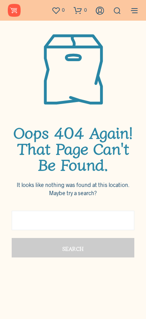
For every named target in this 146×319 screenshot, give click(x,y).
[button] (58, 10)
